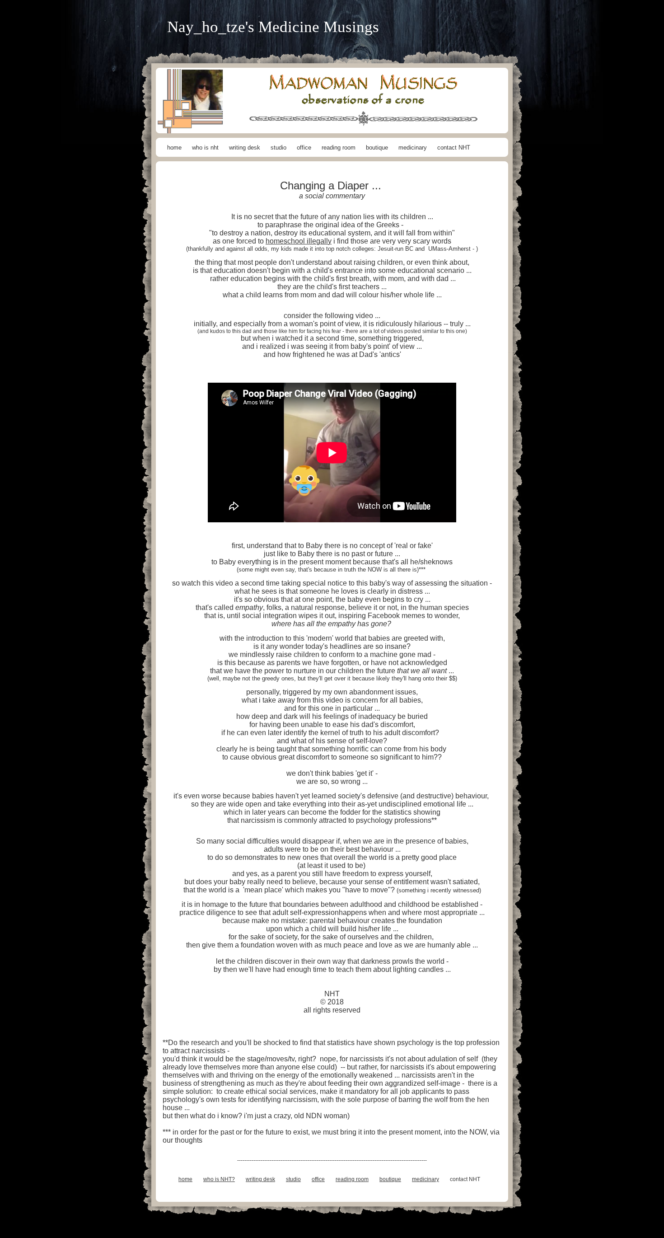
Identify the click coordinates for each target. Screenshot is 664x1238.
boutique (377, 147)
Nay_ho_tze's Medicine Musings (273, 27)
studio (278, 147)
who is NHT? (219, 1179)
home (174, 147)
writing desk (244, 147)
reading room (338, 147)
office (304, 147)
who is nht (205, 147)
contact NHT (453, 147)
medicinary (412, 147)
